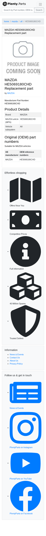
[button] (23, 57)
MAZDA (11, 93)
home (6, 21)
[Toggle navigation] (40, 4)
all (21, 21)
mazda (15, 21)
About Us (14, 361)
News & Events (17, 354)
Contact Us (15, 358)
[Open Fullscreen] (39, 73)
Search (39, 10)
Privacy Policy (16, 364)
